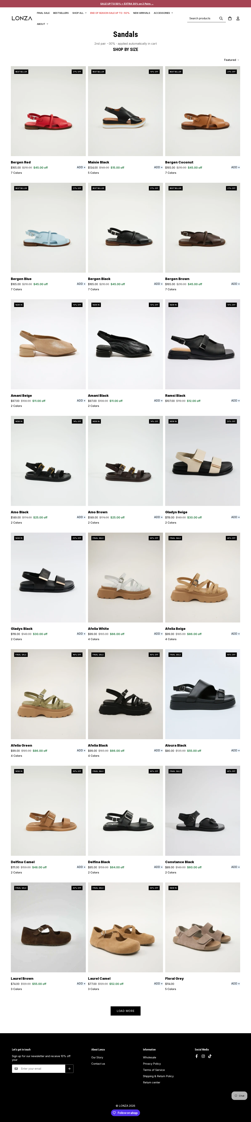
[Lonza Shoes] (22, 18)
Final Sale (43, 12)
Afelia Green (21, 745)
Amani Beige (21, 395)
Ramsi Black (175, 395)
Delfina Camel (23, 862)
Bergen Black (99, 279)
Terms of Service (154, 1070)
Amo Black (19, 512)
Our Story (97, 1057)
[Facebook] (196, 1056)
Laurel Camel (99, 978)
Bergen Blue (21, 279)
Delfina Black (99, 862)
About (41, 23)
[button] (230, 18)
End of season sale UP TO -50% (110, 12)
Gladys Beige (176, 512)
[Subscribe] (69, 1068)
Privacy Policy (152, 1063)
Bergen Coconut (179, 162)
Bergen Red (21, 162)
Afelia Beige (175, 629)
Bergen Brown (177, 279)
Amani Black (98, 395)
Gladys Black (22, 629)
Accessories (162, 12)
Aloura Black (175, 745)
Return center (151, 1082)
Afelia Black (98, 745)
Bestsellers (61, 12)
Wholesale (149, 1057)
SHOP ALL (78, 12)
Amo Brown (97, 512)
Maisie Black (98, 162)
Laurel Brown (22, 978)
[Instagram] (203, 1056)
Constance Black (179, 862)
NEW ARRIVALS (141, 12)
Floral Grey (174, 978)
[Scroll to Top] (244, 1105)
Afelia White (98, 629)
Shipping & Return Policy (158, 1076)
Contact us (98, 1063)
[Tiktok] (210, 1056)
